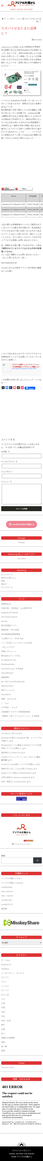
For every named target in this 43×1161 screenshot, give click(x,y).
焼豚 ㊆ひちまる (8, 699)
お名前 (5, 452)
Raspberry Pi (6, 965)
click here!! (21, 559)
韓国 (3, 1042)
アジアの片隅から (24, 1157)
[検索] (37, 860)
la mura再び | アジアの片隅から (23, 764)
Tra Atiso (4, 733)
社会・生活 (6, 1021)
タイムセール (7, 587)
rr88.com (14, 733)
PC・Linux (5, 960)
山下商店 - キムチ (9, 707)
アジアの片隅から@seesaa (12, 883)
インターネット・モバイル (12, 973)
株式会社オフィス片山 (10, 656)
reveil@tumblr (6, 887)
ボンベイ (5, 990)
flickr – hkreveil (7, 896)
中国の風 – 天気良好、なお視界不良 (16, 608)
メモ (3, 999)
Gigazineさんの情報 (9, 47)
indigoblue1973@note (9, 613)
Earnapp (21, 542)
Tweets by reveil (7, 1067)
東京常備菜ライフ (8, 625)
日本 (3, 1012)
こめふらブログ (8, 647)
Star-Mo (4, 621)
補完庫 (4, 909)
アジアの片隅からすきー (11, 878)
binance (30, 769)
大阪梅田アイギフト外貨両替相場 (15, 712)
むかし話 (5, 995)
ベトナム (5, 986)
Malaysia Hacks (7, 686)
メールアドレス (9, 462)
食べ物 (4, 1046)
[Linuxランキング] (7, 190)
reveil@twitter (6, 900)
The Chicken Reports (9, 617)
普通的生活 (6, 604)
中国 (3, 1008)
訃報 (3, 1029)
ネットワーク (7, 575)
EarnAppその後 (7, 738)
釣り (3, 1034)
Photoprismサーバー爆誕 (11, 745)
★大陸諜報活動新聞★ (10, 634)
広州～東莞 (6, 782)
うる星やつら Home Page (12, 638)
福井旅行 (5, 753)
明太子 (4, 584)
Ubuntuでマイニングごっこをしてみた (17, 757)
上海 (3, 1003)
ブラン (4, 982)
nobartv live (16, 753)
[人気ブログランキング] (21, 841)
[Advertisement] (21, 164)
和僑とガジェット (8, 651)
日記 (3, 1016)
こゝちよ (5, 703)
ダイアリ (5, 977)
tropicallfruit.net (7, 673)
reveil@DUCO (7, 904)
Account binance (20, 782)
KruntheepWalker (8, 664)
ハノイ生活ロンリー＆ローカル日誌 (16, 643)
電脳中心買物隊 (8, 1038)
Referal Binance (26, 773)
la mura (4, 764)
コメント (6, 482)
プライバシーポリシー (21, 1151)
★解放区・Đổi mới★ (10, 630)
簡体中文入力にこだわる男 (12, 769)
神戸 (3, 1025)
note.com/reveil (7, 891)
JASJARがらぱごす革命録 (12, 669)
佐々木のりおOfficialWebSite (13, 682)
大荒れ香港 (6, 777)
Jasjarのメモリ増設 (9, 773)
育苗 (3, 581)
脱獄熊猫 (5, 677)
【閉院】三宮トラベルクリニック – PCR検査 (20, 716)
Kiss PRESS (6, 694)
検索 (3, 856)
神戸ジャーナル (8, 690)
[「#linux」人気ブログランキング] (24, 190)
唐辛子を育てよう (8, 578)
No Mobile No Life (8, 660)
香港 (3, 1051)
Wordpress (5, 969)
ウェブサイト (7, 472)
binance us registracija (22, 777)
